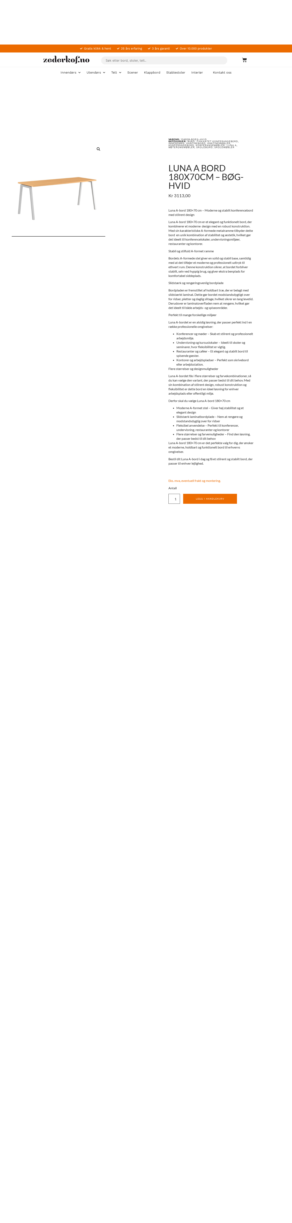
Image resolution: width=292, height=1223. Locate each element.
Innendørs (176, 143)
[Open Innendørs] (79, 72)
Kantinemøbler (218, 143)
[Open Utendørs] (104, 72)
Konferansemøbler (210, 145)
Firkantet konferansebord (217, 141)
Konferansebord (181, 145)
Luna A (232, 145)
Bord (191, 141)
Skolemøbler (224, 147)
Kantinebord (196, 143)
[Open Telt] (120, 72)
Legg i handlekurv (210, 498)
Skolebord (204, 147)
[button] (98, 149)
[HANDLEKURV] (242, 59)
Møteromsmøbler (181, 147)
